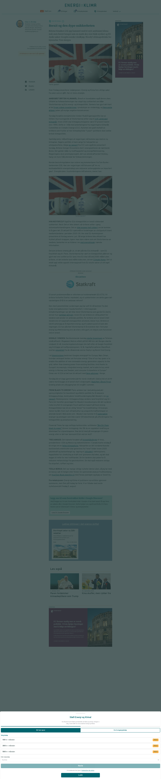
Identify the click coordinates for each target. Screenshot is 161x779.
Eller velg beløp (5, 757)
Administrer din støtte (88, 770)
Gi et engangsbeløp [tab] (120, 730)
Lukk (80, 775)
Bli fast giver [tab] (40, 730)
